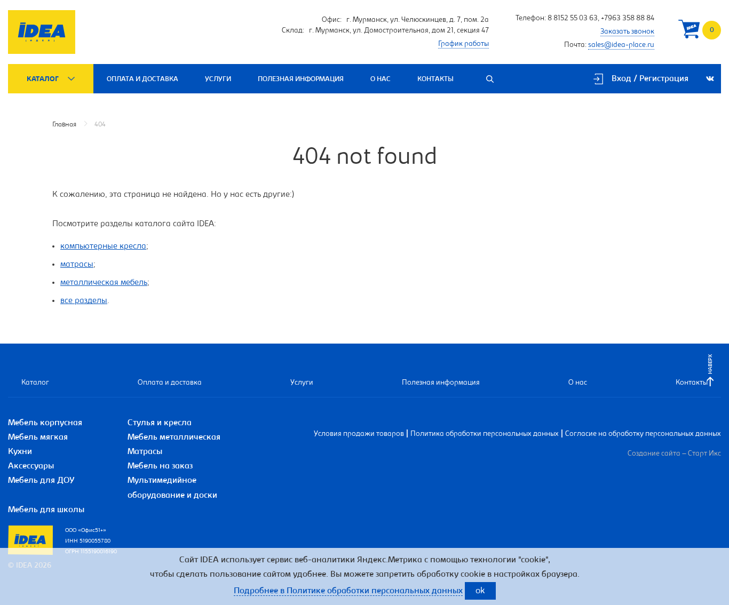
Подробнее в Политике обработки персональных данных (348, 591)
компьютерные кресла (103, 246)
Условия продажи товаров (359, 434)
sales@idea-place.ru (621, 45)
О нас (380, 79)
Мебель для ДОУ (41, 480)
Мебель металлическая (174, 437)
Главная (64, 124)
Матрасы (145, 452)
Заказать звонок (627, 32)
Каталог (43, 79)
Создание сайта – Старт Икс (674, 454)
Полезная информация (301, 79)
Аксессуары (31, 466)
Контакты (435, 79)
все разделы (83, 301)
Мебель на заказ (160, 466)
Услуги (218, 79)
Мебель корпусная (45, 423)
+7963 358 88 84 (627, 18)
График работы (463, 44)
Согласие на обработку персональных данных (643, 434)
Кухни (20, 452)
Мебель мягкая (38, 437)
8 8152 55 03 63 (573, 18)
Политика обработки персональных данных (484, 434)
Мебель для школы (46, 510)
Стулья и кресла (160, 423)
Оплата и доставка (142, 79)
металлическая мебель (103, 282)
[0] (689, 32)
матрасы (76, 264)
